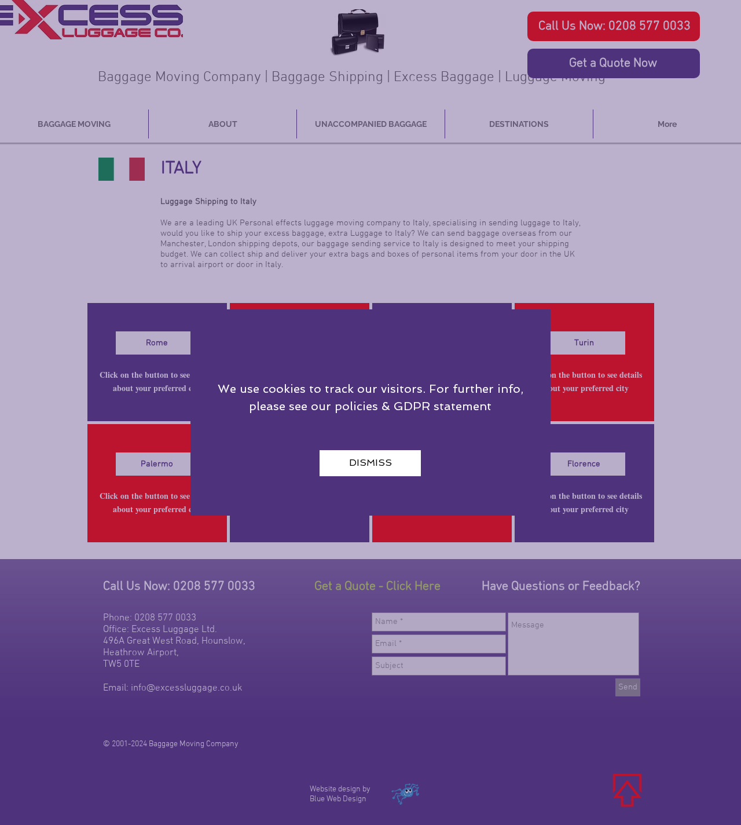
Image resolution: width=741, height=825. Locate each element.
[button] (370, 463)
